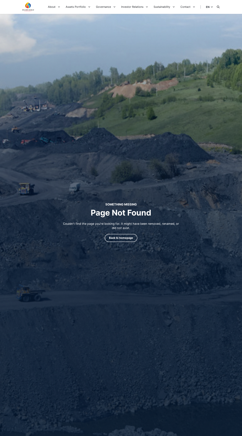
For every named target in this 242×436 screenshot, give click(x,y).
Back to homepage (121, 237)
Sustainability (162, 6)
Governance (103, 6)
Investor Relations (132, 6)
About (51, 6)
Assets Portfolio (76, 6)
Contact (185, 6)
